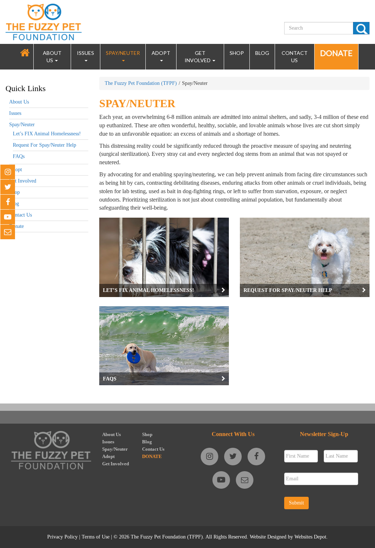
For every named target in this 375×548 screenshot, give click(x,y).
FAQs (19, 156)
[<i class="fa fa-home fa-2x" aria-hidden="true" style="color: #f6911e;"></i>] (24, 53)
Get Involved (198, 56)
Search (361, 28)
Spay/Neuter (123, 53)
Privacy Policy (62, 537)
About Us (52, 56)
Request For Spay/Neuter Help (44, 145)
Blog (262, 53)
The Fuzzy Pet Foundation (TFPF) (141, 83)
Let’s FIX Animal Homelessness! (47, 133)
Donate (336, 52)
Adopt (161, 53)
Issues (85, 53)
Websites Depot (310, 537)
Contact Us (295, 56)
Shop (237, 53)
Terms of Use (95, 537)
